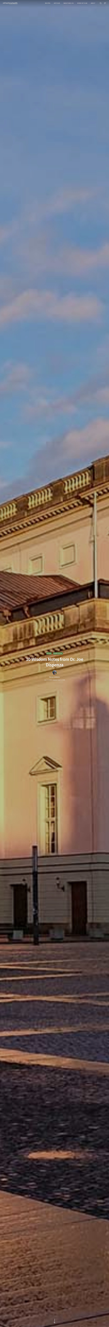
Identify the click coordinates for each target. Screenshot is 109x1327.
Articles (49, 653)
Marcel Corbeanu (54, 677)
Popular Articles (58, 653)
